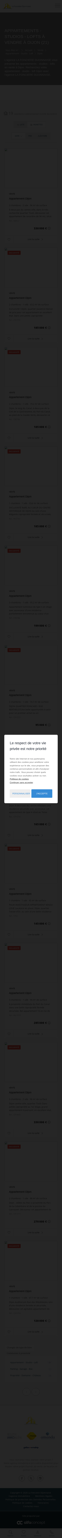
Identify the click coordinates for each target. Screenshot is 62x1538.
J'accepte (42, 793)
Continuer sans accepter (21, 782)
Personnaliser (21, 793)
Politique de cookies (19, 779)
